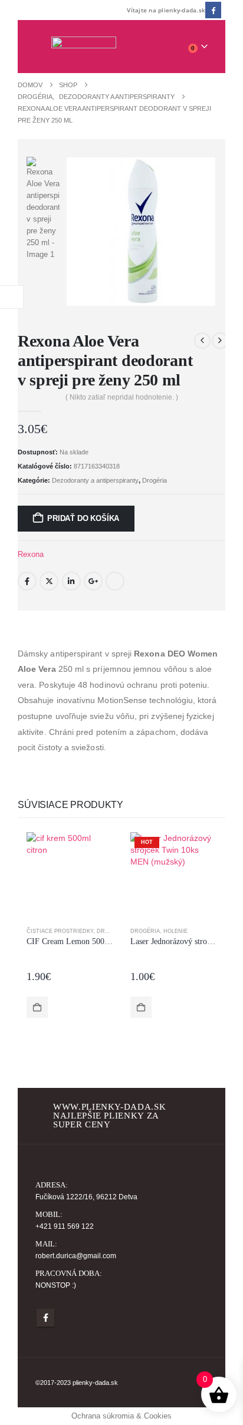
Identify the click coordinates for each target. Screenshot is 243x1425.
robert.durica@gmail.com (75, 1255)
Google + (93, 581)
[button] (43, 47)
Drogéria (154, 480)
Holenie (175, 931)
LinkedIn (71, 581)
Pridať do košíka (83, 518)
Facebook (27, 581)
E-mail (115, 581)
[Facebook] (213, 10)
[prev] (202, 340)
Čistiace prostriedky (60, 931)
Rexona (31, 554)
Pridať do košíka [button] (37, 1007)
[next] (220, 340)
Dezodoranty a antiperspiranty (95, 480)
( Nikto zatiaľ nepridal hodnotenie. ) (121, 397)
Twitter (49, 581)
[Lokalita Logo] (83, 47)
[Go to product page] (70, 875)
